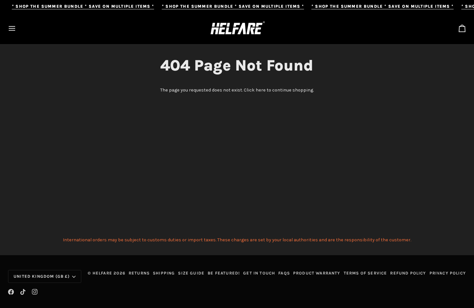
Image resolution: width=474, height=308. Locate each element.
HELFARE (102, 273)
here (261, 90)
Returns (139, 273)
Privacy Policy (448, 273)
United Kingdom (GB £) (42, 276)
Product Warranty (317, 273)
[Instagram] (35, 292)
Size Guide (191, 273)
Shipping (164, 273)
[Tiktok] (22, 292)
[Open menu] (17, 28)
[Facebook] (11, 292)
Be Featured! (224, 273)
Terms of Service (365, 273)
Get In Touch (259, 273)
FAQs (284, 273)
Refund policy (408, 273)
